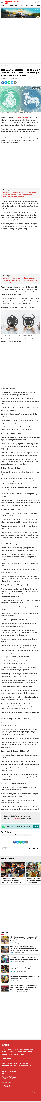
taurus (22, 835)
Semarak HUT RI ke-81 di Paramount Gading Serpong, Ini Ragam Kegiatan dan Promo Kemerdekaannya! (23, 987)
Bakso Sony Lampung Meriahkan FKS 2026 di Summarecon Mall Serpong (12, 880)
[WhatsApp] (8, 82)
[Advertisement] (20, 40)
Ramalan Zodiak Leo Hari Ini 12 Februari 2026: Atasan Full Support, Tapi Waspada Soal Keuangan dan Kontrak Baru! (19, 194)
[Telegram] (12, 82)
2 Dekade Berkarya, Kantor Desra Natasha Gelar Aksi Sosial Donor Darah (24, 958)
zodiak (29, 835)
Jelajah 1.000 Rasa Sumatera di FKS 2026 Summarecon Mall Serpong (25, 977)
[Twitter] (5, 82)
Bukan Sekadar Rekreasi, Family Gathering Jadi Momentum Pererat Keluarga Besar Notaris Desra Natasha (24, 948)
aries (3, 835)
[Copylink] (15, 82)
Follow (36, 826)
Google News (16, 818)
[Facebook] (2, 82)
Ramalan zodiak (23, 117)
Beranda (3, 65)
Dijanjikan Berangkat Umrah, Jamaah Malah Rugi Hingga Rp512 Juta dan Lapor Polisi (25, 939)
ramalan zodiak (12, 835)
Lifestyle (10, 65)
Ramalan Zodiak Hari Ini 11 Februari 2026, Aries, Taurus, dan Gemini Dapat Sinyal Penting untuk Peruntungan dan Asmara (20, 280)
